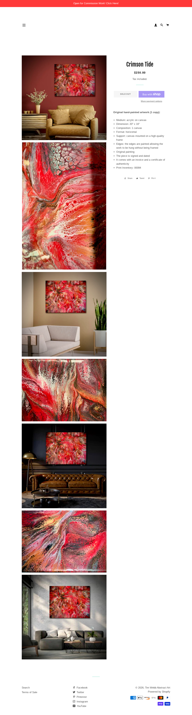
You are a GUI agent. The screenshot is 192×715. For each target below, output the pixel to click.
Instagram (82, 701)
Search (26, 687)
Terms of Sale (29, 692)
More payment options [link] (151, 101)
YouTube (81, 706)
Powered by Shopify (159, 691)
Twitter (80, 692)
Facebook (82, 687)
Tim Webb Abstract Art (157, 687)
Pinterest (81, 697)
